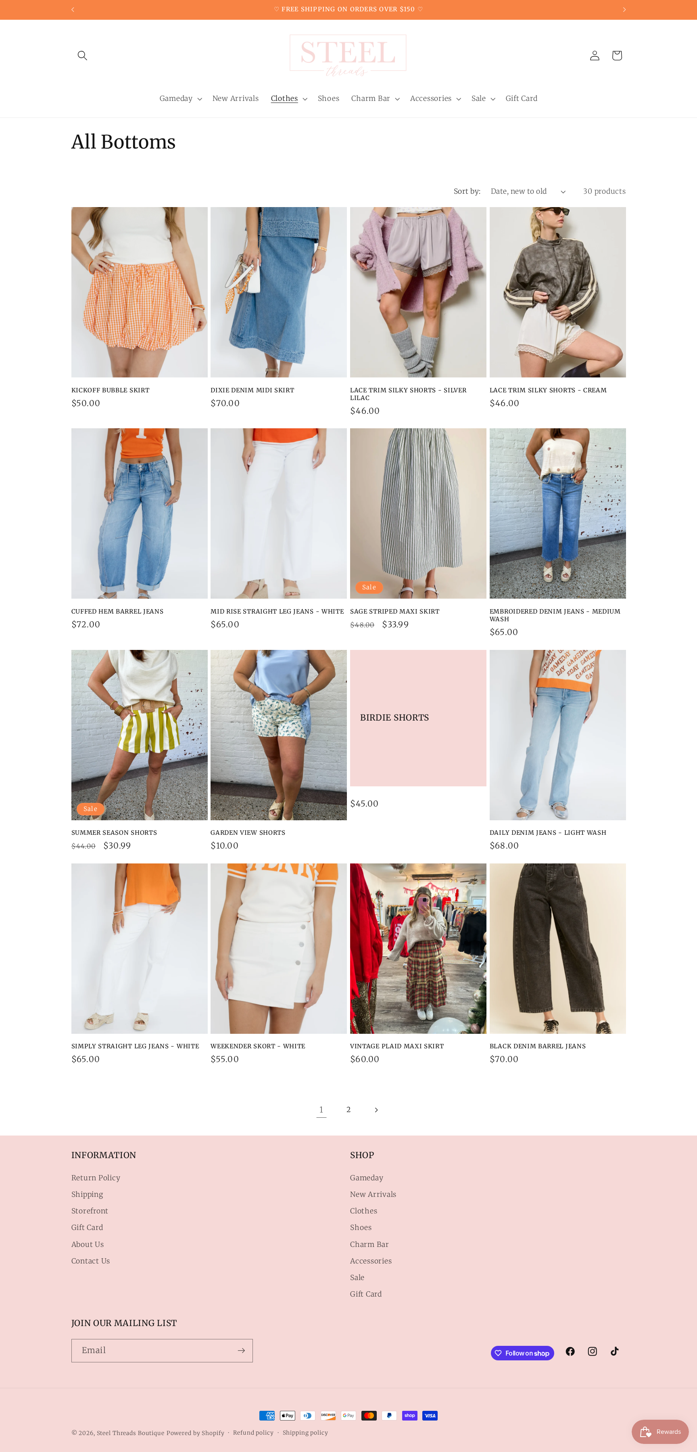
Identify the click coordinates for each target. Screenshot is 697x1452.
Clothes (363, 1211)
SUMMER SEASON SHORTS (114, 832)
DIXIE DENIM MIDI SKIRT (252, 390)
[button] (82, 55)
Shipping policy (305, 1432)
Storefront (90, 1211)
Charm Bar (369, 1244)
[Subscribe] (241, 1350)
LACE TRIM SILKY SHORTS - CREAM (548, 390)
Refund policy (253, 1432)
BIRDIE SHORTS (394, 717)
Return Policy (96, 1177)
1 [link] (321, 1109)
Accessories (371, 1261)
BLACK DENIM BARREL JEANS (538, 1046)
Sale (357, 1277)
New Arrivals (373, 1194)
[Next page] (376, 1110)
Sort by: (467, 191)
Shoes (361, 1228)
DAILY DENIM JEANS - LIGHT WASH (548, 832)
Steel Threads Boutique (131, 1433)
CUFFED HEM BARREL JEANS (117, 611)
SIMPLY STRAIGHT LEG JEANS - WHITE (135, 1046)
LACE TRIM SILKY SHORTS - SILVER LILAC (408, 394)
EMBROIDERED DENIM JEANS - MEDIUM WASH (555, 615)
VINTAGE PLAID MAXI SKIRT (397, 1046)
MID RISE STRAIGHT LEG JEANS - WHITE (277, 611)
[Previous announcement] (72, 9)
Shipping (87, 1194)
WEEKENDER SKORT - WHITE (258, 1046)
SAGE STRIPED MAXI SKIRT (395, 611)
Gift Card (87, 1228)
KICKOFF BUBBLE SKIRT (110, 390)
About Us (87, 1244)
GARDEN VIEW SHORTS (248, 832)
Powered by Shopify (196, 1433)
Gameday (366, 1177)
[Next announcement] (624, 9)
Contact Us (91, 1261)
